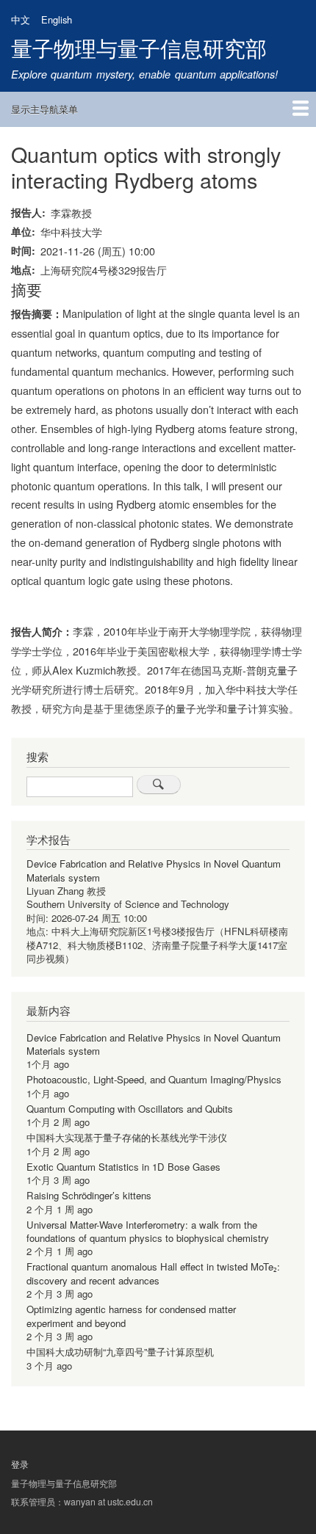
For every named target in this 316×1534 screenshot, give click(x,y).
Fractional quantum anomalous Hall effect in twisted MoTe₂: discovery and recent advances (153, 1273)
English (56, 19)
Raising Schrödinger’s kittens (88, 1195)
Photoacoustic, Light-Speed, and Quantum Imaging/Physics (153, 1079)
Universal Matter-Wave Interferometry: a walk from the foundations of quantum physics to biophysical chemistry (147, 1231)
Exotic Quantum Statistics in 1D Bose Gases (123, 1167)
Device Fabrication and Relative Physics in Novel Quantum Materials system (153, 870)
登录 (20, 1464)
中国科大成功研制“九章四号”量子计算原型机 (120, 1352)
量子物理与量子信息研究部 (139, 47)
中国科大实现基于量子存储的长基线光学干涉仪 (126, 1137)
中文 (20, 19)
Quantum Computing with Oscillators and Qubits (129, 1109)
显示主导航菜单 (44, 109)
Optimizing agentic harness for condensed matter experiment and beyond (131, 1315)
